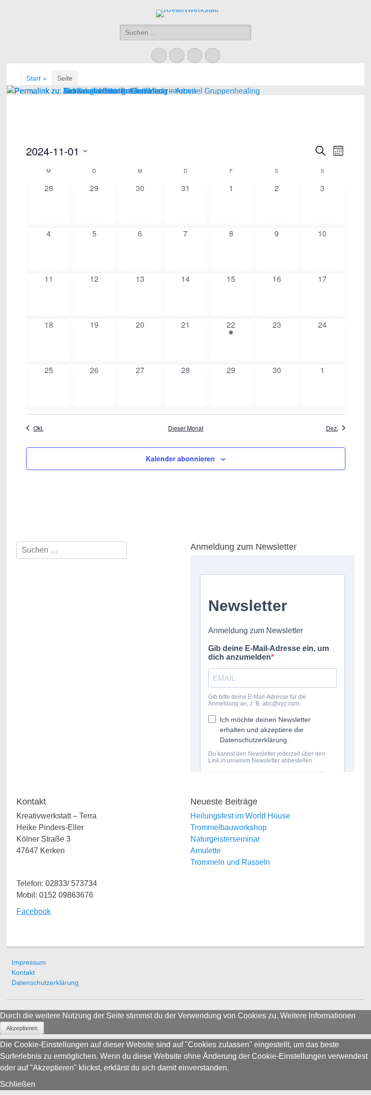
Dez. (332, 428)
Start (36, 78)
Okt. (38, 428)
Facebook (33, 911)
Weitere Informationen (318, 1016)
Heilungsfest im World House (240, 816)
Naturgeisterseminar (225, 839)
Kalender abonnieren (180, 458)
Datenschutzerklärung (45, 982)
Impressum (29, 962)
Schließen (17, 1084)
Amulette (205, 850)
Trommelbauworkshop (228, 827)
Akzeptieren (22, 1028)
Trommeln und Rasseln (230, 862)
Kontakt (23, 972)
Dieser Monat (185, 428)
